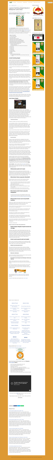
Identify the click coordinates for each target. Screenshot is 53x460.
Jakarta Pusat (12, 46)
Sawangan (28, 341)
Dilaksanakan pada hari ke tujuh (14, 38)
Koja (29, 306)
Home (9, 5)
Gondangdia (14, 308)
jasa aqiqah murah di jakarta (21, 274)
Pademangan (23, 310)
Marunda (22, 308)
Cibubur (16, 316)
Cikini (11, 308)
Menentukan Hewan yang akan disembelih (15, 39)
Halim (18, 319)
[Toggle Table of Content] (29, 35)
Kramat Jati (15, 319)
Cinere (26, 340)
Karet (18, 333)
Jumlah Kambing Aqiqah (13, 36)
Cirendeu (22, 331)
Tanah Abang (15, 311)
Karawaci (28, 331)
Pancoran (16, 331)
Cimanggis (22, 340)
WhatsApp (22, 405)
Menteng (11, 310)
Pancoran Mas (25, 341)
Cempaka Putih (12, 305)
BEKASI (11, 52)
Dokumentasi (25, 2)
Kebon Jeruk (23, 319)
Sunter (29, 308)
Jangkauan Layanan (36, 2)
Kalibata (18, 332)
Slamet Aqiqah (11, 362)
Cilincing (22, 306)
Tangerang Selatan (12, 51)
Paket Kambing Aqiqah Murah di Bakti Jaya (16, 410)
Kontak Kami (30, 2)
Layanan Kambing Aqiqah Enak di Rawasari (16, 428)
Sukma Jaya (24, 342)
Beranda (14, 2)
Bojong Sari (24, 339)
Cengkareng (22, 316)
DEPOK (25, 337)
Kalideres (29, 316)
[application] (38, 37)
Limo (21, 341)
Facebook (15, 405)
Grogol (26, 316)
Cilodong (28, 339)
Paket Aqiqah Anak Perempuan (26, 196)
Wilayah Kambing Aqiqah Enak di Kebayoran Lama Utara (18, 437)
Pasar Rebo (12, 321)
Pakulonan (25, 333)
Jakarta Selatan (12, 50)
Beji (21, 339)
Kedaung (23, 334)
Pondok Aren (27, 330)
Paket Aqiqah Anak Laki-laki (16, 196)
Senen (18, 310)
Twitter (19, 405)
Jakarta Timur (12, 48)
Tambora (25, 317)
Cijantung (12, 322)
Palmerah (25, 320)
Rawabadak (26, 308)
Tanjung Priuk (26, 311)
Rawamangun (16, 322)
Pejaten (15, 332)
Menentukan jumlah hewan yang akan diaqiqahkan (17, 40)
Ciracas (13, 316)
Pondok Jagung (28, 332)
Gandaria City (12, 331)
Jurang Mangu (23, 332)
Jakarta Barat (12, 49)
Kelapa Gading (26, 306)
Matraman (14, 320)
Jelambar (25, 321)
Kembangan (27, 319)
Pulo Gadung (16, 321)
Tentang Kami (19, 2)
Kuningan (15, 333)
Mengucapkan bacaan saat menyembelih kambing (17, 41)
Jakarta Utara (12, 47)
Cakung (11, 316)
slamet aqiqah (17, 275)
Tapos (28, 342)
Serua (25, 331)
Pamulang (23, 330)
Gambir (16, 305)
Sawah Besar (15, 310)
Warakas (25, 309)
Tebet (13, 332)
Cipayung (28, 340)
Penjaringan (27, 310)
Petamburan (14, 309)
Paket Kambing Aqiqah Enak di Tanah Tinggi (16, 419)
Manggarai (12, 333)
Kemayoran (15, 306)
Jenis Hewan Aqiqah (13, 37)
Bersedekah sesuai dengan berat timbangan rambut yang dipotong (19, 45)
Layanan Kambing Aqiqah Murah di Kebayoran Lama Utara (17, 347)
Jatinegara (11, 319)
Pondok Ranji (27, 334)
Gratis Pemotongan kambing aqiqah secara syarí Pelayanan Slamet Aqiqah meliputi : (20, 55)
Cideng (18, 308)
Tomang (22, 321)
